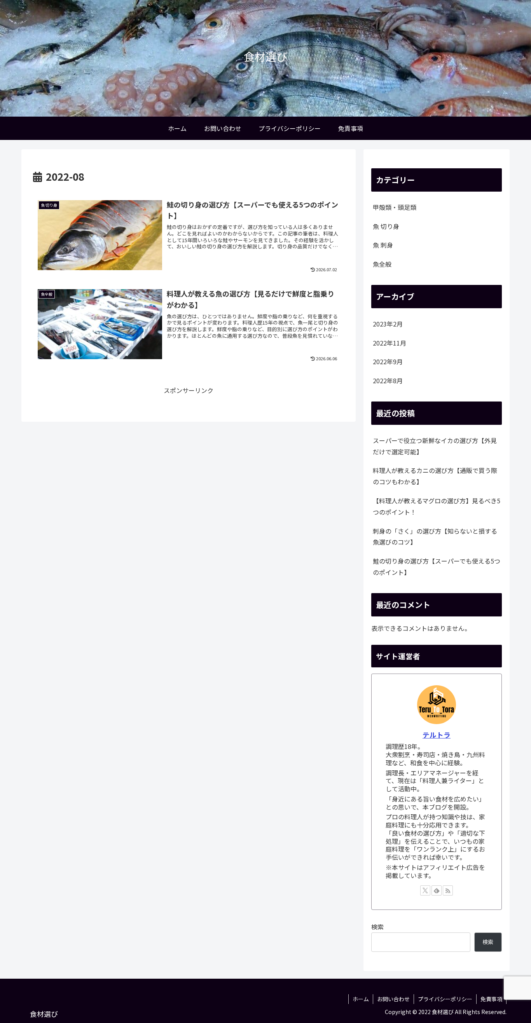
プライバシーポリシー (445, 999)
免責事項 (491, 999)
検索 (377, 926)
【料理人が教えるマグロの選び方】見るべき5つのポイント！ (436, 506)
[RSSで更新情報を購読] (448, 890)
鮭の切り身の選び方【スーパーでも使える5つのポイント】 (436, 566)
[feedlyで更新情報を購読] (436, 890)
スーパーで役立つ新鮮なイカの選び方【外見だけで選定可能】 (435, 446)
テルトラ (437, 735)
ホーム (361, 999)
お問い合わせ (393, 999)
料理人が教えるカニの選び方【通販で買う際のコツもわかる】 (435, 476)
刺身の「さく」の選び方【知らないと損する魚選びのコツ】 (435, 536)
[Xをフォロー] (425, 890)
